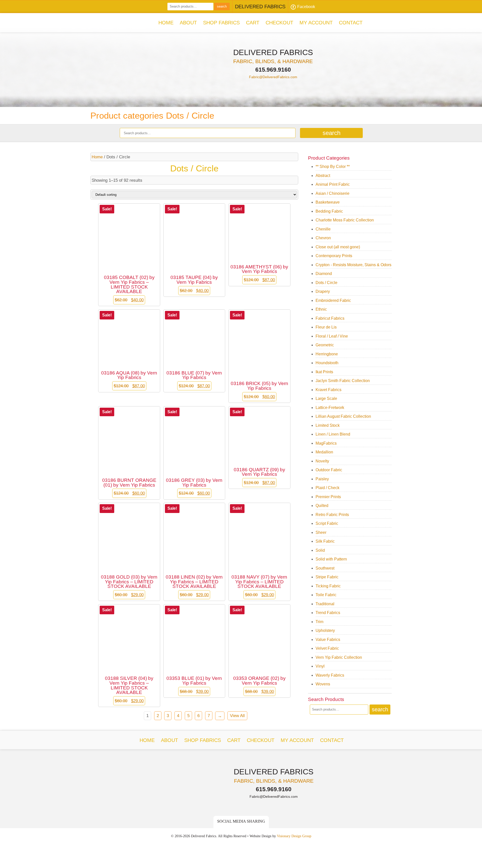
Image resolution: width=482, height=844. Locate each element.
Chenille (323, 229)
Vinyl (320, 666)
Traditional (325, 604)
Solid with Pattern (331, 559)
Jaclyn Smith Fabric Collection (343, 381)
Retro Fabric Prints (332, 514)
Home (165, 22)
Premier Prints (328, 497)
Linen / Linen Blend (333, 434)
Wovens (323, 684)
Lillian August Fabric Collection (343, 416)
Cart (252, 22)
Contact (351, 22)
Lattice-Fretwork (330, 407)
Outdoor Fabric (329, 470)
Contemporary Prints (334, 256)
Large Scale (326, 398)
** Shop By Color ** (333, 166)
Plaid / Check (327, 488)
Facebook (306, 6)
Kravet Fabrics (328, 390)
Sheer (321, 532)
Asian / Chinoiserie (332, 193)
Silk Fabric (325, 541)
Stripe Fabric (327, 577)
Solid (320, 550)
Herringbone (327, 354)
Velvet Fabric (327, 648)
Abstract (323, 175)
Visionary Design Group (294, 836)
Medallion (324, 452)
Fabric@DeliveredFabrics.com (273, 77)
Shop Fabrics (221, 22)
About (188, 22)
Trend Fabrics (328, 613)
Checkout (279, 22)
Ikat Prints (324, 372)
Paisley (322, 479)
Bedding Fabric (329, 211)
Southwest (325, 568)
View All (237, 715)
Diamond (324, 273)
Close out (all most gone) (338, 247)
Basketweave (328, 202)
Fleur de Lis (326, 327)
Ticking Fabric (328, 586)
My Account (316, 22)
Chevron (323, 238)
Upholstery (325, 630)
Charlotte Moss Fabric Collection (345, 220)
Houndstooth (327, 363)
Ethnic (321, 309)
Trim (319, 622)
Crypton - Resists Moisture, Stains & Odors (353, 265)
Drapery (323, 291)
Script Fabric (327, 523)
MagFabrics (326, 443)
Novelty (322, 461)
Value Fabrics (328, 639)
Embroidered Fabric (333, 300)
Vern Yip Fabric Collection (339, 657)
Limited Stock (328, 425)
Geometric (325, 345)
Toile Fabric (326, 595)
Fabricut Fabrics (330, 318)
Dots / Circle (326, 282)
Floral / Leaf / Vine (332, 336)
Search (222, 6)
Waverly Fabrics (330, 675)
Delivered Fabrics (136, 21)
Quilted (322, 505)
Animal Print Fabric (333, 184)
